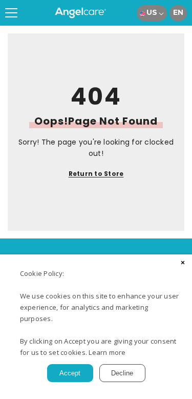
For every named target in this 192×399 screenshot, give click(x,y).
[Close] (183, 263)
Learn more (107, 352)
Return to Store (96, 173)
